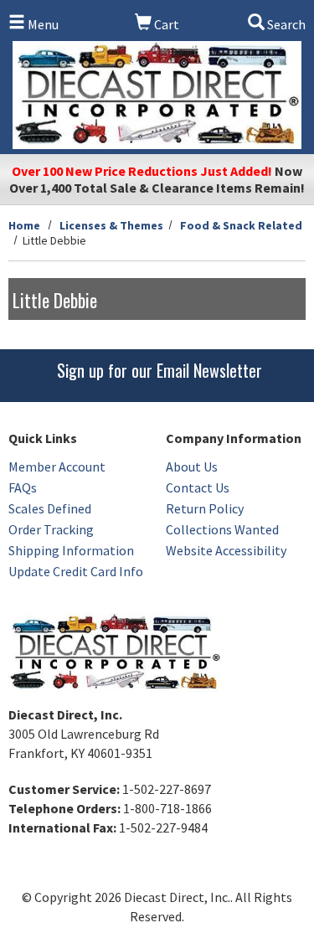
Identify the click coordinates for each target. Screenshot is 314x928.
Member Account (57, 466)
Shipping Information (71, 550)
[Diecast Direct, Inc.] (157, 95)
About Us (192, 466)
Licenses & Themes (111, 225)
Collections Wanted (222, 529)
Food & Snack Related (241, 225)
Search (285, 24)
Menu (42, 24)
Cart (165, 24)
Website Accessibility (226, 550)
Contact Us (197, 487)
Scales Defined (49, 508)
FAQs (22, 487)
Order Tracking (51, 529)
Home (24, 225)
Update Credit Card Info (75, 571)
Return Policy (205, 508)
